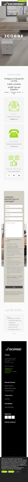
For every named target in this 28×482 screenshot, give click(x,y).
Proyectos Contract (9, 390)
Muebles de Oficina (9, 385)
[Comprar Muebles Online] (15, 3)
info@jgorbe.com (14, 119)
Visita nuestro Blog (9, 407)
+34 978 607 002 (14, 146)
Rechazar (11, 471)
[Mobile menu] (24, 3)
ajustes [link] (21, 464)
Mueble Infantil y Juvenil (10, 388)
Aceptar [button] (4, 471)
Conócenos (7, 398)
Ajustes (17, 471)
